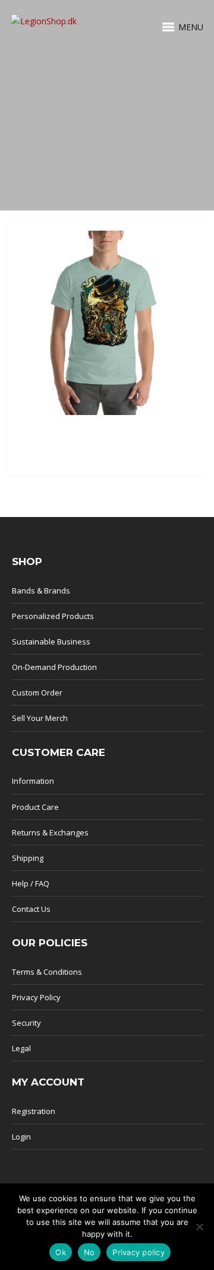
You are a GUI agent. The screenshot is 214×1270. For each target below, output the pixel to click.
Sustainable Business (51, 641)
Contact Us (31, 909)
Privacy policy (138, 1252)
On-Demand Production (54, 667)
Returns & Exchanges (50, 832)
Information (33, 781)
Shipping (27, 858)
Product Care (35, 807)
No (89, 1252)
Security (26, 1022)
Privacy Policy (36, 997)
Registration (33, 1111)
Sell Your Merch (40, 718)
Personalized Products (53, 616)
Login (21, 1136)
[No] (199, 1227)
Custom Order (37, 692)
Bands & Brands (41, 590)
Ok (60, 1252)
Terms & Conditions (47, 971)
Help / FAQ (30, 883)
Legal (21, 1048)
